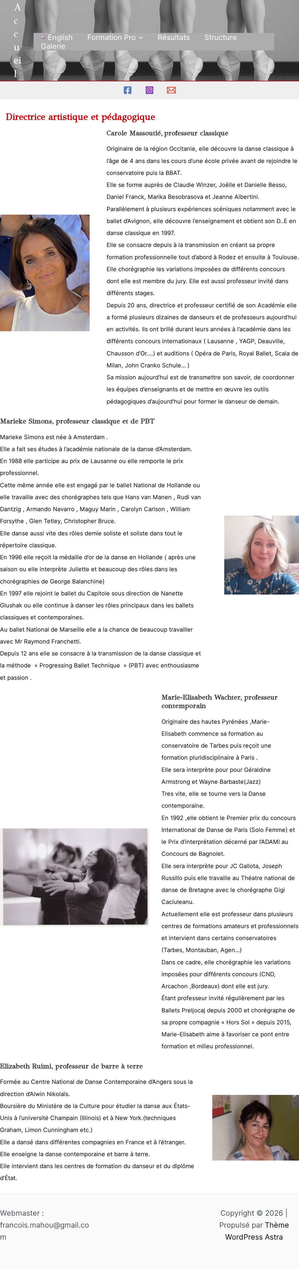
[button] (139, 37)
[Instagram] (149, 90)
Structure (220, 37)
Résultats (174, 37)
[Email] (171, 90)
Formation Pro (111, 37)
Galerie (53, 46)
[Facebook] (127, 90)
